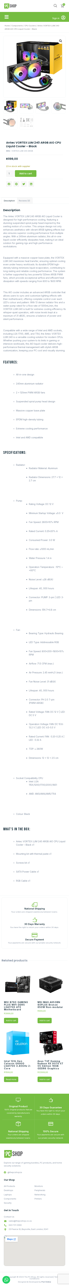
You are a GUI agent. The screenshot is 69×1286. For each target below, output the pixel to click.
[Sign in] (63, 17)
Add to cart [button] (11, 1020)
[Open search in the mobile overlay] (55, 5)
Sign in (55, 18)
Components (17, 26)
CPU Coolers (30, 26)
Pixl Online (46, 1282)
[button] (6, 17)
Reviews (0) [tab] (24, 200)
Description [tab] (9, 200)
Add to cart (25, 173)
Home (7, 26)
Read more (11, 1079)
